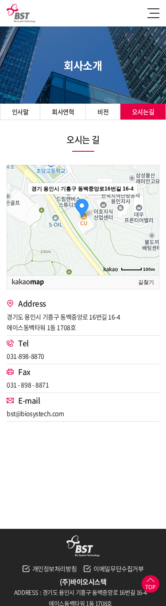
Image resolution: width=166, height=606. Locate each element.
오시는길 (143, 111)
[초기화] (148, 235)
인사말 (20, 111)
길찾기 (146, 282)
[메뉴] (154, 13)
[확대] (148, 204)
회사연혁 (63, 111)
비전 (102, 111)
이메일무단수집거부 (118, 568)
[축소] (148, 218)
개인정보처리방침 (54, 568)
